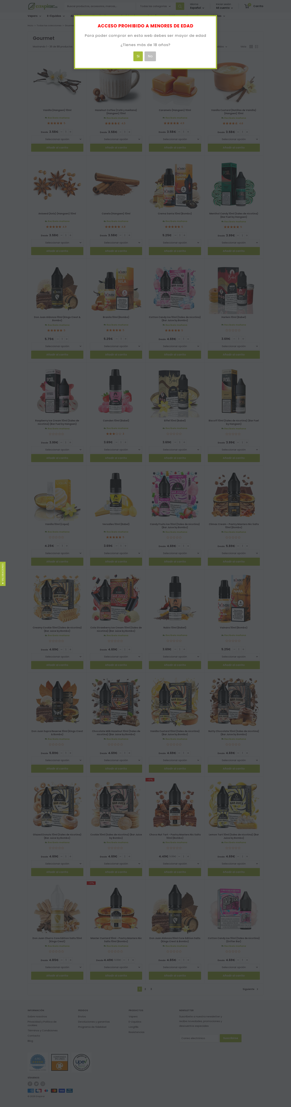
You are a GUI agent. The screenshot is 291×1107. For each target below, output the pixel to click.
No (150, 56)
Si (138, 56)
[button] (3, 574)
